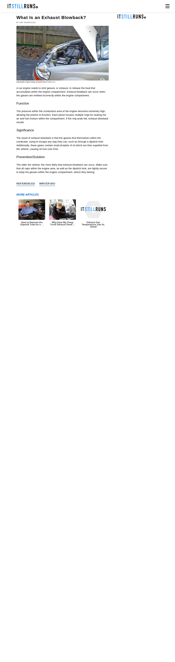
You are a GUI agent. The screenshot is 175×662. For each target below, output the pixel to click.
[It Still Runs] (23, 6)
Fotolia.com (51, 82)
